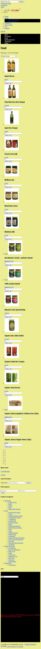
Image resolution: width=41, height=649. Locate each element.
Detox (10, 524)
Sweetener (11, 544)
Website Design (30, 644)
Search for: (4, 483)
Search (21, 1)
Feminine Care (12, 556)
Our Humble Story (14, 20)
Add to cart (8, 83)
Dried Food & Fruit (14, 526)
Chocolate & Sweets (14, 517)
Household (8, 41)
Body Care (11, 551)
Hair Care (11, 558)
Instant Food (12, 534)
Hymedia (4, 646)
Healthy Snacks (13, 533)
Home (6, 16)
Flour (10, 529)
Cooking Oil (12, 521)
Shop (6, 34)
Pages (2, 7)
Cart (6, 26)
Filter (3, 492)
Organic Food (12, 21)
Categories (4, 5)
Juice (9, 507)
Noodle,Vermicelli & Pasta (16, 538)
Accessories (12, 548)
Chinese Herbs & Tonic (15, 516)
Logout (3, 475)
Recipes (7, 28)
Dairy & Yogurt (13, 522)
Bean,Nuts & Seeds (14, 512)
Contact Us (8, 23)
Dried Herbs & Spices (15, 528)
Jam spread (11, 536)
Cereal (10, 514)
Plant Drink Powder (14, 509)
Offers (6, 43)
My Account (8, 25)
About (6, 18)
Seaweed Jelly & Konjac (15, 543)
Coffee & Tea (12, 502)
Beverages (8, 36)
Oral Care (11, 560)
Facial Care (11, 555)
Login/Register (5, 471)
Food (6, 38)
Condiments (12, 519)
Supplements (12, 561)
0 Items (6, 3)
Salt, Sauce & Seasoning (15, 539)
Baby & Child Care (14, 549)
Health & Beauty (10, 39)
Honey (10, 506)
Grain (10, 531)
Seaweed (11, 541)
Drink (10, 504)
